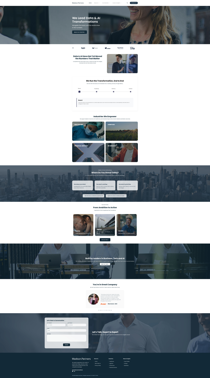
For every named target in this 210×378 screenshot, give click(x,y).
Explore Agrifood (112, 137)
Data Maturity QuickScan (77, 369)
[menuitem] (96, 361)
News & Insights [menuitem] (126, 358)
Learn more (78, 159)
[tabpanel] (105, 299)
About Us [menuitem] (96, 358)
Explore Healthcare (80, 137)
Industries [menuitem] (111, 358)
